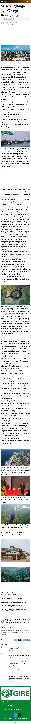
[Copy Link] (11, 19)
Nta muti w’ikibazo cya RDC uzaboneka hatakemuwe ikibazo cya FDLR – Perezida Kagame (19, 655)
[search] (24, 1)
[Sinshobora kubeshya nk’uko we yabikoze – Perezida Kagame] (4, 649)
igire (5, 22)
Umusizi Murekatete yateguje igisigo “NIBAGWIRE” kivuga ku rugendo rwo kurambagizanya (18, 663)
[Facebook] (11, 715)
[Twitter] (15, 715)
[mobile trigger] (2, 1)
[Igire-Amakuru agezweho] (5, 1)
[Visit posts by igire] (2, 23)
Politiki (11, 650)
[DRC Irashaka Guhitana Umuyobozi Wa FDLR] (4, 671)
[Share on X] (7, 19)
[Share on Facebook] (4, 19)
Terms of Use (18, 630)
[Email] (9, 19)
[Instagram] (19, 715)
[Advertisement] (15, 178)
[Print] (13, 19)
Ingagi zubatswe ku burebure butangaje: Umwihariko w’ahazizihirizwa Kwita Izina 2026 (19, 678)
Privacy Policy (15, 632)
